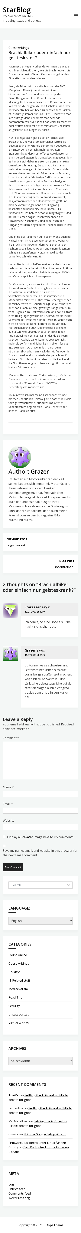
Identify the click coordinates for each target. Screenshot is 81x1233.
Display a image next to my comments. (40, 837)
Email (8, 804)
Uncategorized (18, 1014)
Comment (11, 738)
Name (8, 787)
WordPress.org (19, 1198)
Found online (17, 955)
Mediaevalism (18, 989)
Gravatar (27, 837)
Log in (12, 1184)
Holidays (14, 972)
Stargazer (33, 607)
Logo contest (16, 545)
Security (14, 1006)
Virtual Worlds (18, 1023)
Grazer (40, 471)
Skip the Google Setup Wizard (45, 1134)
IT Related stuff (19, 980)
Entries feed (16, 1189)
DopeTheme (54, 1225)
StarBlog (17, 9)
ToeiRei (13, 1095)
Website (8, 820)
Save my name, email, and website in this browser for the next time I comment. (40, 853)
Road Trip (15, 997)
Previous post (17, 539)
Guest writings (18, 48)
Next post (66, 561)
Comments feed (19, 1193)
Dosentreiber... (64, 567)
